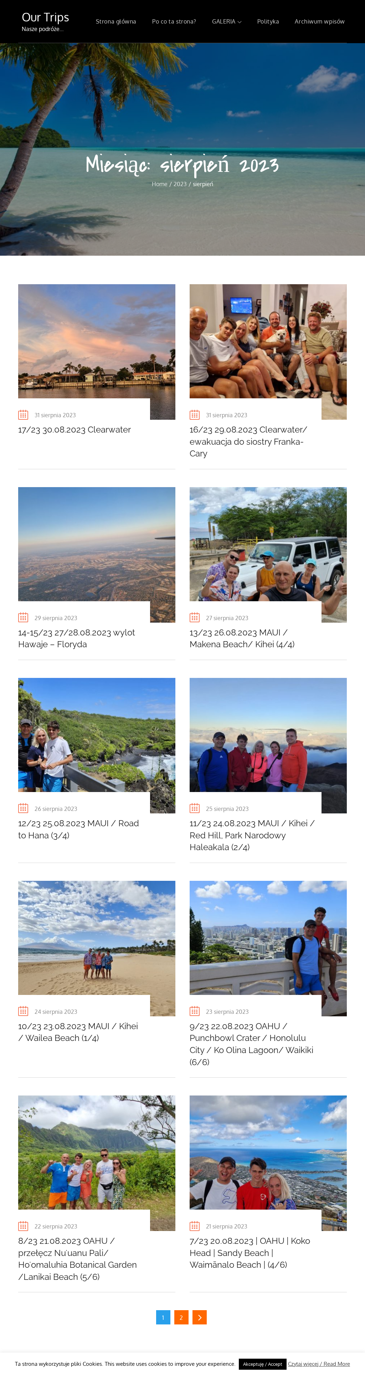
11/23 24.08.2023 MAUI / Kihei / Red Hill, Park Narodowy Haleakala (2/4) (252, 835)
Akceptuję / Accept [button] (262, 1364)
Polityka (268, 21)
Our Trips (45, 17)
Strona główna (116, 21)
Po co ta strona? (174, 21)
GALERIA (224, 21)
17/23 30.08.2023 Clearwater (74, 429)
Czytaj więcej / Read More (319, 1363)
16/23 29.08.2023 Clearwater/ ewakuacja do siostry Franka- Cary (249, 441)
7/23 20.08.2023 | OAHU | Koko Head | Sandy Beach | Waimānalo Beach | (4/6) (250, 1253)
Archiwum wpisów (320, 21)
